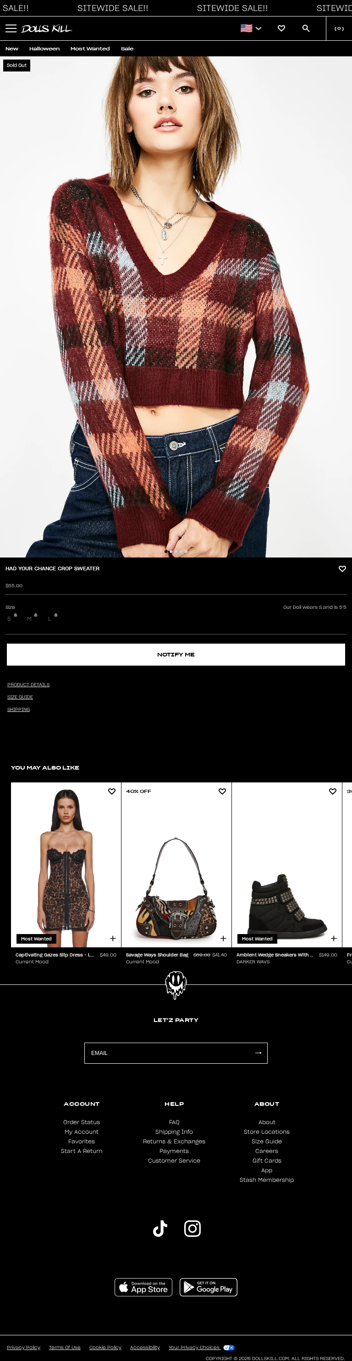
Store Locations (267, 1132)
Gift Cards (267, 1161)
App (266, 1170)
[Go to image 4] (181, 551)
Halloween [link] (44, 49)
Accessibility (145, 1347)
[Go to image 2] (171, 551)
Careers (266, 1151)
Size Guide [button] (20, 697)
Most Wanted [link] (90, 49)
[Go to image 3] (176, 551)
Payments (174, 1151)
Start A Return (81, 1151)
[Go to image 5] (186, 551)
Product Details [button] (28, 685)
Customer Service (174, 1161)
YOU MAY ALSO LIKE (45, 767)
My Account (82, 1132)
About (266, 1122)
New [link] (12, 49)
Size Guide (267, 1141)
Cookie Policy (105, 1347)
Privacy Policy (23, 1347)
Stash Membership (267, 1180)
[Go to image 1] (166, 551)
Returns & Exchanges (174, 1141)
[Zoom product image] (176, 307)
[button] (110, 8)
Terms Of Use (65, 1347)
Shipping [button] (18, 709)
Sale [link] (127, 49)
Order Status (81, 1122)
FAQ (174, 1122)
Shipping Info (174, 1132)
